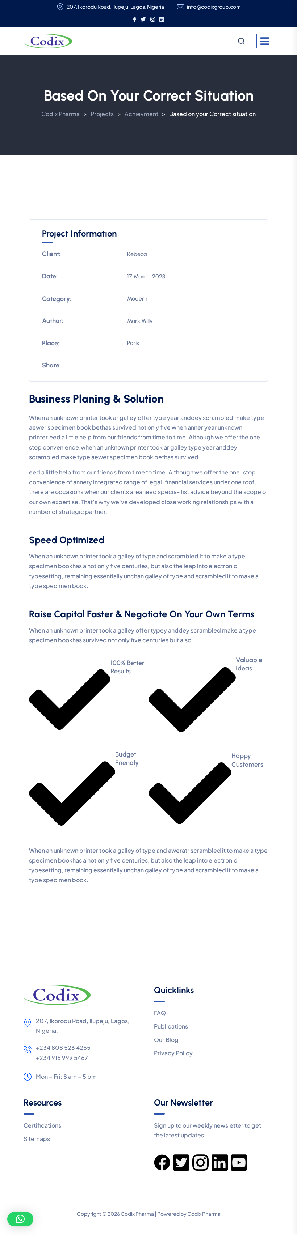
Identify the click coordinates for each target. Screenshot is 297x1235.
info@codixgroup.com (214, 7)
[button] (20, 1219)
